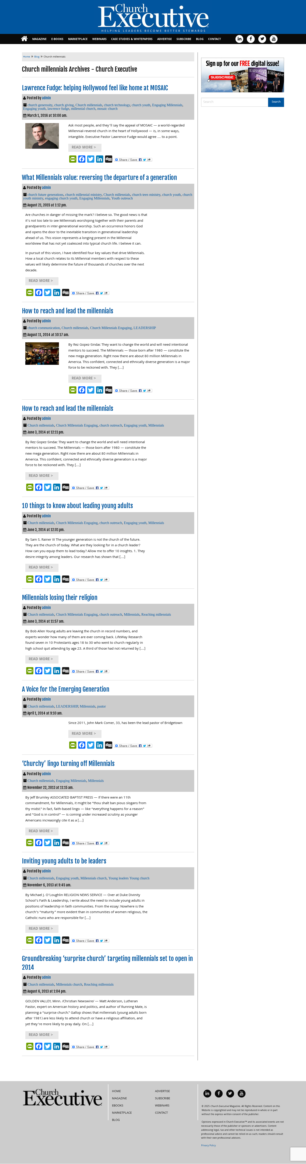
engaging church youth (61, 198)
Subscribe (184, 39)
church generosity (40, 105)
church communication (44, 328)
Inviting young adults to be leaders (64, 861)
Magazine (39, 39)
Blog (200, 39)
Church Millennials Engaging (111, 328)
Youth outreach (122, 198)
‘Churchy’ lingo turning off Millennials (68, 764)
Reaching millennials (156, 614)
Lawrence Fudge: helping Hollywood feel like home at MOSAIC (95, 88)
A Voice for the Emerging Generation (65, 689)
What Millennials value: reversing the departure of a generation (99, 177)
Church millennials (88, 105)
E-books (57, 39)
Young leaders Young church (128, 878)
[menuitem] (24, 39)
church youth (141, 105)
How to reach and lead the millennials (67, 311)
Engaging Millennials (167, 105)
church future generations (45, 195)
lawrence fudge (58, 109)
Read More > (84, 148)
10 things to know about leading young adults (77, 506)
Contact (214, 39)
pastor (101, 706)
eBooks (117, 1105)
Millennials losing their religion (59, 598)
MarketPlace (78, 39)
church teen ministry (146, 195)
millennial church (83, 109)
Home (116, 1091)
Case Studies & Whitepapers (132, 39)
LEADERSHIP (145, 328)
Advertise (164, 39)
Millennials (156, 425)
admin (46, 98)
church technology (117, 105)
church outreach (110, 425)
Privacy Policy (208, 1146)
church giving (64, 105)
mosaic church (107, 109)
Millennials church (93, 878)
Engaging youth (34, 109)
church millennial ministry (83, 195)
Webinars (99, 39)
